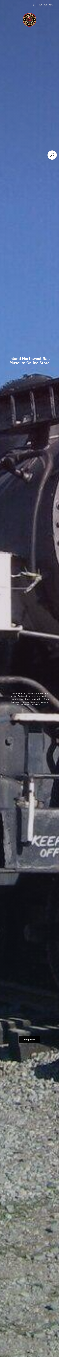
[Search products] (52, 155)
